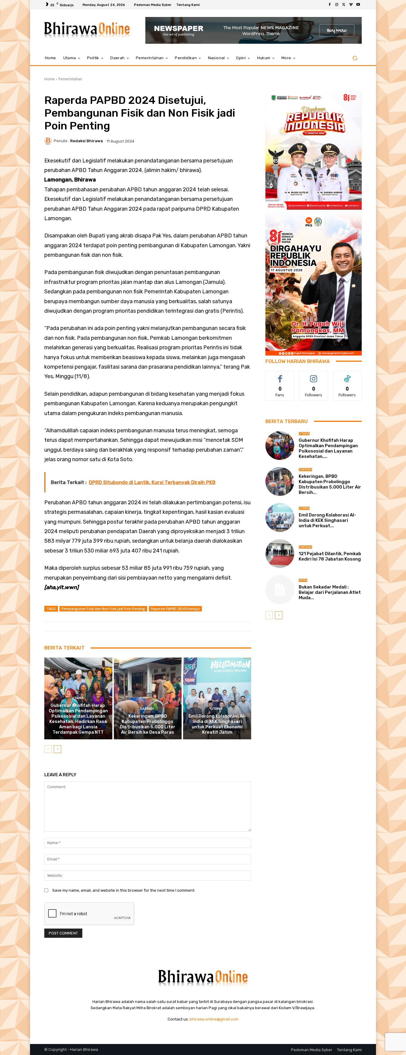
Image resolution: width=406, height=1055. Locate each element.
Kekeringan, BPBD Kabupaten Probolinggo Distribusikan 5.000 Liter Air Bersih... (330, 484)
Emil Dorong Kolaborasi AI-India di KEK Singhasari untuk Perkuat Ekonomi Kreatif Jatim (217, 724)
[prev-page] (48, 749)
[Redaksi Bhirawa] (49, 141)
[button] (355, 58)
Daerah (147, 708)
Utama (78, 698)
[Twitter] (343, 4)
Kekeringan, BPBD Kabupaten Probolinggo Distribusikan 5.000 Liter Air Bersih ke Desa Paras (147, 724)
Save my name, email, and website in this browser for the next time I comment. (123, 890)
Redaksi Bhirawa (86, 141)
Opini (303, 580)
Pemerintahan (70, 79)
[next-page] (57, 749)
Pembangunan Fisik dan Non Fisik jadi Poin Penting (103, 608)
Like (280, 375)
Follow (314, 375)
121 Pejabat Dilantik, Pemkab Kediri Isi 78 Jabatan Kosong (330, 556)
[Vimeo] (351, 4)
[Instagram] (336, 4)
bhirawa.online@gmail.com (214, 1019)
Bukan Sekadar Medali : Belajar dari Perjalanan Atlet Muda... (330, 592)
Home (49, 79)
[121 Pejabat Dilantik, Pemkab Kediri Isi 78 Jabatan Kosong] (279, 553)
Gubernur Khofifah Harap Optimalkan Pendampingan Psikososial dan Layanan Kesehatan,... (328, 448)
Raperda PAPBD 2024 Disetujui (175, 608)
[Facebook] (329, 4)
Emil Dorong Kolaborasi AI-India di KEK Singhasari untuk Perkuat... (327, 520)
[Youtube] (358, 4)
